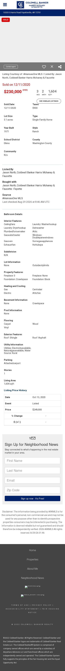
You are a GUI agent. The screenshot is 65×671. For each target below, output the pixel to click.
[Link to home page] (32, 5)
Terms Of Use (20, 605)
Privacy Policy (42, 605)
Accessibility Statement (22, 609)
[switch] (44, 67)
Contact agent (11, 67)
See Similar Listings (48, 101)
